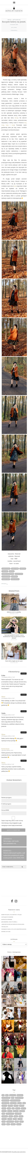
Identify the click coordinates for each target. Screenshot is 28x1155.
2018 (3, 1095)
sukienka (10, 1119)
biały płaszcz (20, 1095)
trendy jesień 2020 (15, 579)
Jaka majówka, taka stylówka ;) (9, 922)
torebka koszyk (10, 1121)
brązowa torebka (19, 1097)
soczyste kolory (18, 573)
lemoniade (16, 1111)
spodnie (21, 1116)
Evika (3, 675)
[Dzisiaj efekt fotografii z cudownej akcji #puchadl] (7, 1051)
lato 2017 (23, 1108)
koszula (4, 1108)
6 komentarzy (14, 30)
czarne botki (22, 568)
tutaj (16, 118)
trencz (21, 1121)
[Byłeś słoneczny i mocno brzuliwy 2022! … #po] (7, 1026)
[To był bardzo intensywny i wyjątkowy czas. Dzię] (7, 1038)
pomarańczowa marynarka (8, 573)
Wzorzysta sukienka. (6, 919)
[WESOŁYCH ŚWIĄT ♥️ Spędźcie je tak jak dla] (20, 1026)
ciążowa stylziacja (6, 568)
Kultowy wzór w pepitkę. (14, 612)
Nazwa (6, 797)
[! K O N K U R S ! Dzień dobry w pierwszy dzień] (20, 1000)
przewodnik (4, 1116)
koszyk (8, 1108)
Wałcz (8, 1124)
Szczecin (20, 1119)
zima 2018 (13, 1124)
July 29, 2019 (14, 639)
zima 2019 (19, 1124)
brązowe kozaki (5, 1100)
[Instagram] (16, 902)
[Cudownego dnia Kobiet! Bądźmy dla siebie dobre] (20, 987)
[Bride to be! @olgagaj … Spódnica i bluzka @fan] (7, 962)
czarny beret (5, 571)
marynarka (11, 571)
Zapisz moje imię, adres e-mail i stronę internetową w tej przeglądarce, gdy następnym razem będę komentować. (12, 823)
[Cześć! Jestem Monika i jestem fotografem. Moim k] (7, 1064)
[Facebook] (12, 902)
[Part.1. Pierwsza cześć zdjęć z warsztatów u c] (20, 975)
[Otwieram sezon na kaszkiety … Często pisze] (20, 1064)
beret (7, 1095)
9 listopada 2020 (14, 24)
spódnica (4, 1119)
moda (3, 1113)
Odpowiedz (23, 673)
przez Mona (14, 27)
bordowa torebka (6, 1097)
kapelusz (16, 1105)
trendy (3, 1124)
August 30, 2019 (14, 662)
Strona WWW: (5, 810)
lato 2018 (4, 1111)
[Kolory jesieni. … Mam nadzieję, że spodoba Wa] (20, 1051)
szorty (3, 1121)
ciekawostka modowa (15, 1100)
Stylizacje (17, 19)
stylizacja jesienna (6, 576)
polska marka (18, 1113)
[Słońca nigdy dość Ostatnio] (7, 1000)
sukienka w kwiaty (5, 579)
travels (16, 1121)
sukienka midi (14, 576)
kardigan (22, 1105)
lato (13, 1108)
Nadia (3, 713)
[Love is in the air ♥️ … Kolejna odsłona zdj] (7, 975)
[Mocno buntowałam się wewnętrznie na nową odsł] (20, 1077)
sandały (15, 1116)
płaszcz (10, 1116)
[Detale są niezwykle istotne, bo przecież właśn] (20, 962)
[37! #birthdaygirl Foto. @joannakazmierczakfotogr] (7, 987)
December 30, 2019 (14, 613)
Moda (9, 19)
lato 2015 (18, 1108)
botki (13, 1097)
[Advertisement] (13, 884)
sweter (14, 1119)
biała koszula (12, 1095)
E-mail (6, 804)
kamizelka (10, 1105)
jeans (24, 1103)
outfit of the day (10, 1113)
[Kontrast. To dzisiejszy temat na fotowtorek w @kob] (7, 1077)
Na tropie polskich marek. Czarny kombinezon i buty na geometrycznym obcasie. (14, 636)
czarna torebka (15, 568)
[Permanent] (14, 610)
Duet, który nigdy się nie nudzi (14, 661)
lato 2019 (10, 1111)
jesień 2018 (4, 1105)
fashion (19, 1103)
